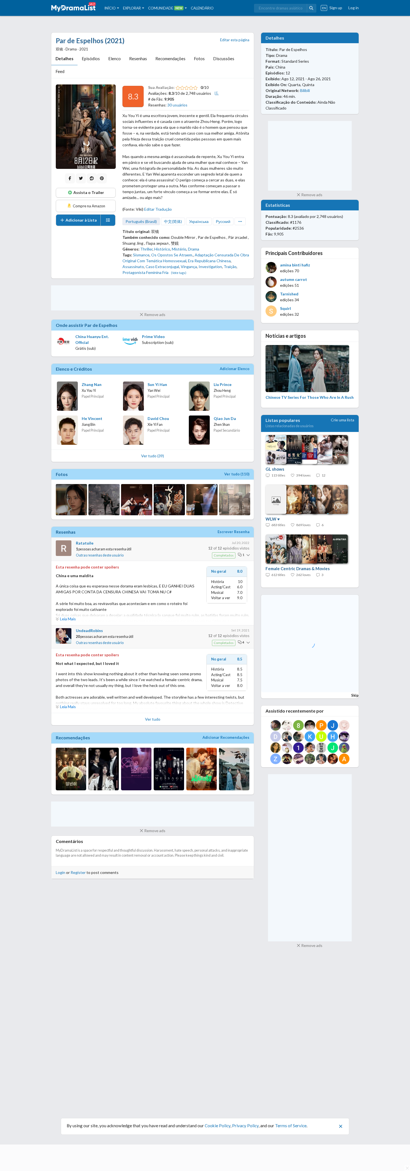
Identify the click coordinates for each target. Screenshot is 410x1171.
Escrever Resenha (233, 531)
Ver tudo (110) (236, 474)
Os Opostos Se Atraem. (172, 254)
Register (78, 872)
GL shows (275, 469)
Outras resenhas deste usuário (100, 555)
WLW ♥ (273, 518)
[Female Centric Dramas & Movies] (304, 549)
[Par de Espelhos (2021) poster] (86, 126)
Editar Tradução (158, 209)
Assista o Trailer (88, 192)
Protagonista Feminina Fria (145, 272)
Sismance (141, 254)
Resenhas (138, 58)
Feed (60, 71)
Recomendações (170, 58)
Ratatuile (84, 543)
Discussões (223, 58)
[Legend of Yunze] (234, 769)
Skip (355, 695)
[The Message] (169, 769)
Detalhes (64, 58)
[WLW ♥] (304, 499)
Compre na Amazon (88, 206)
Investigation (210, 266)
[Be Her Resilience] (201, 769)
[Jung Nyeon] (71, 769)
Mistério (179, 249)
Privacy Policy (245, 1125)
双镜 (155, 231)
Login (60, 872)
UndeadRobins (89, 630)
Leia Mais (68, 618)
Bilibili (305, 90)
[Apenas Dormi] (136, 769)
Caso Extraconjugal (162, 266)
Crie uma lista (342, 419)
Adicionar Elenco (234, 368)
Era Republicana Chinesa (209, 260)
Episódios (91, 58)
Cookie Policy (217, 1125)
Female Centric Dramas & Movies (298, 568)
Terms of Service (291, 1125)
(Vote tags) (178, 272)
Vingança (189, 266)
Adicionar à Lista (81, 220)
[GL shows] (304, 450)
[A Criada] (103, 769)
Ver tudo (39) (152, 455)
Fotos (199, 58)
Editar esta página (234, 40)
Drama (193, 249)
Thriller (146, 249)
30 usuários (177, 105)
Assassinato (133, 266)
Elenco (114, 58)
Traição (230, 266)
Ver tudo (152, 719)
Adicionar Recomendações (225, 737)
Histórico (162, 249)
